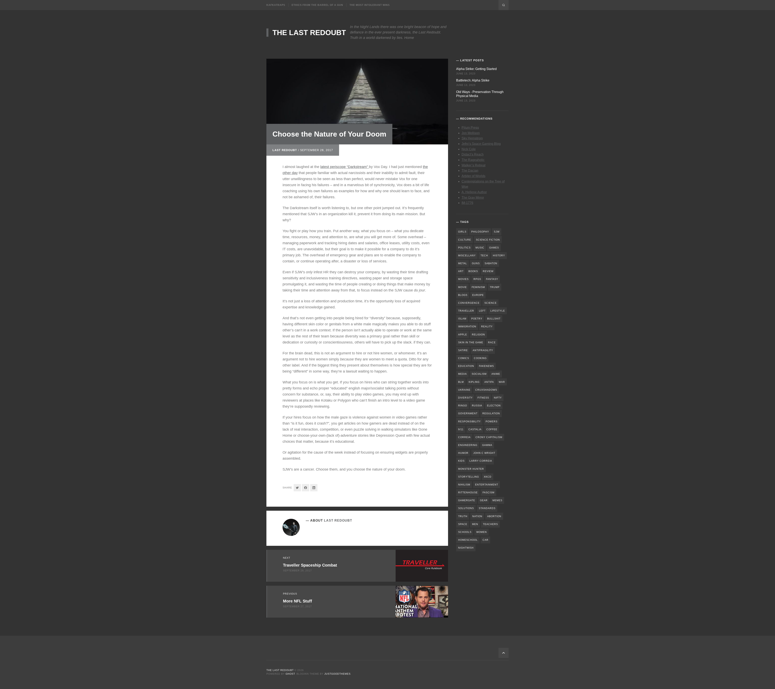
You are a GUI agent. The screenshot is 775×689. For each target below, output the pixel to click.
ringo (462, 405)
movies (463, 279)
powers (491, 421)
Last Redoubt (284, 150)
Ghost (290, 673)
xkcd (487, 476)
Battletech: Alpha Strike (472, 80)
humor (463, 453)
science (490, 303)
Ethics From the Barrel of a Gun (317, 5)
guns (476, 263)
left (482, 310)
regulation (491, 413)
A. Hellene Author (474, 192)
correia (464, 437)
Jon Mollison (471, 133)
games (494, 247)
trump (495, 287)
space (462, 524)
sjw (497, 231)
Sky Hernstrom (472, 138)
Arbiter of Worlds (473, 176)
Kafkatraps (275, 5)
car (485, 540)
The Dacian (470, 170)
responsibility (469, 421)
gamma (487, 445)
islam (462, 318)
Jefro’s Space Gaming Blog (481, 143)
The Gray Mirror (473, 197)
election (494, 405)
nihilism (464, 484)
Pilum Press (470, 127)
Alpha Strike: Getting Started (476, 69)
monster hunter (471, 469)
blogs (462, 295)
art (461, 271)
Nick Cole (469, 149)
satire (463, 350)
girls (462, 231)
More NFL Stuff (297, 601)
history (499, 255)
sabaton (491, 263)
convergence (469, 303)
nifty (498, 397)
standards (487, 508)
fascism (488, 492)
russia (477, 405)
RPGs (477, 279)
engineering (467, 445)
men (475, 524)
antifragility (483, 350)
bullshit (494, 318)
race (492, 342)
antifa (489, 382)
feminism (478, 287)
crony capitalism (488, 437)
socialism (479, 374)
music (479, 247)
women (481, 532)
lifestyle (497, 310)
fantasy (492, 279)
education (466, 366)
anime (495, 374)
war (502, 382)
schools (464, 532)
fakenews (486, 366)
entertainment (486, 484)
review (488, 271)
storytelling (468, 476)
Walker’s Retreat (473, 165)
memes (497, 500)
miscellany (467, 255)
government (468, 413)
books (473, 271)
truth (462, 516)
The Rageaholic (473, 160)
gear (484, 500)
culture (464, 239)
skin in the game (470, 342)
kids (461, 460)
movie (462, 287)
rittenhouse (468, 492)
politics (464, 247)
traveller (466, 310)
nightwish (466, 547)
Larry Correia (480, 460)
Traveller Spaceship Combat (310, 565)
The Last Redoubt (309, 32)
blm (461, 382)
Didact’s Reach (473, 154)
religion (478, 334)
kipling (474, 382)
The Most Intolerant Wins (370, 5)
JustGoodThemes (337, 673)
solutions (466, 508)
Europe (478, 295)
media (462, 374)
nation (477, 516)
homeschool (468, 540)
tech (484, 255)
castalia (475, 429)
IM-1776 (467, 203)
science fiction (488, 239)
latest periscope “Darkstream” (344, 167)
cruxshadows (486, 389)
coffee (491, 429)
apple (462, 334)
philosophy (480, 231)
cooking (480, 358)
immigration (467, 326)
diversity (465, 397)
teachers (490, 524)
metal (462, 263)
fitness (483, 397)
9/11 (461, 429)
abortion (494, 516)
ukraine (464, 389)
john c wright (484, 453)
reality (487, 326)
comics (463, 358)
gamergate (466, 500)
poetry (476, 318)
